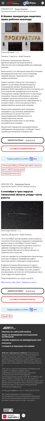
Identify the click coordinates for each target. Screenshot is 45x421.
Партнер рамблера (20, 410)
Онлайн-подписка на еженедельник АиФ (21, 340)
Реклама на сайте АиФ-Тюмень (16, 332)
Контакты (6, 343)
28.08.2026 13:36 (7, 184)
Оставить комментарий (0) (22, 149)
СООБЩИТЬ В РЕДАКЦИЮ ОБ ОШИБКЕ (18, 346)
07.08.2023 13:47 (7, 9)
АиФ (17, 52)
